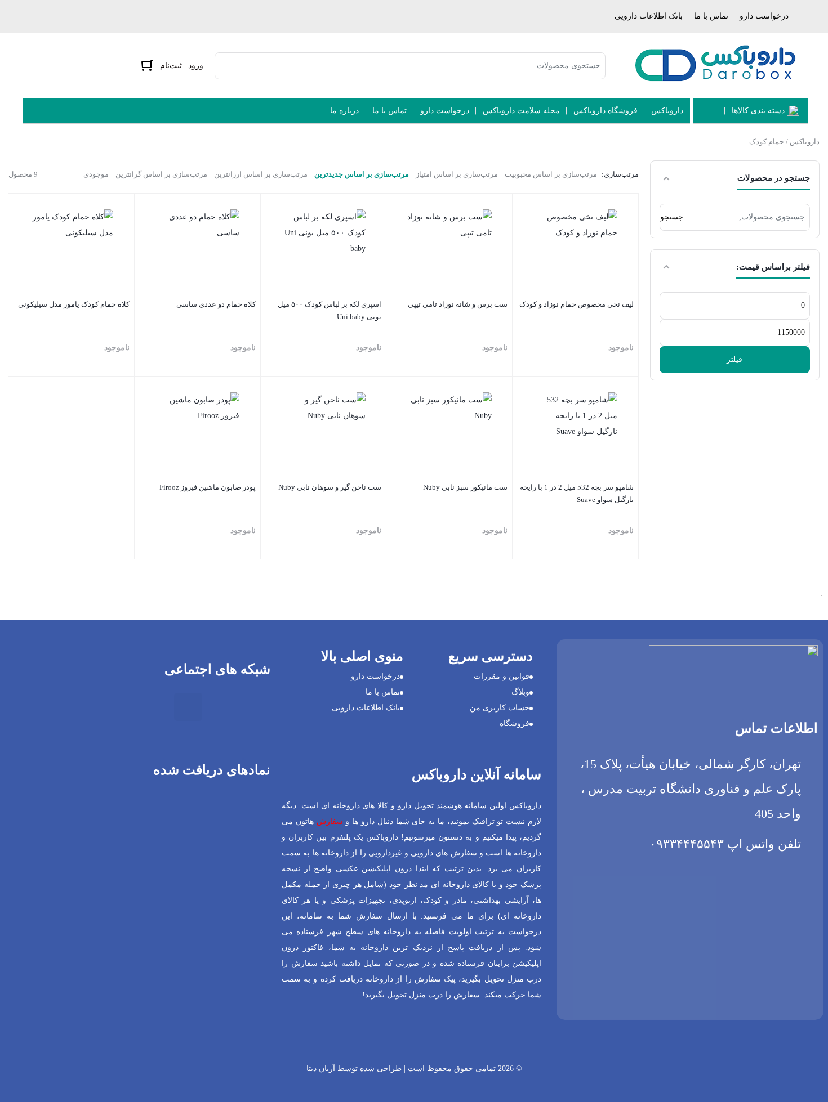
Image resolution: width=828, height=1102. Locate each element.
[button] (259, 860)
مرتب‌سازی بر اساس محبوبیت (551, 174)
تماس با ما (711, 16)
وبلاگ (520, 692)
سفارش (330, 821)
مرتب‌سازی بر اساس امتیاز (457, 174)
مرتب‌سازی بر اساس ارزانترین (261, 174)
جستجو (671, 217)
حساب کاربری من (499, 708)
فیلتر (734, 359)
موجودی (96, 174)
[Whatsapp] (88, 707)
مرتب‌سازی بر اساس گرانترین (161, 174)
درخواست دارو (764, 16)
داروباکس (805, 141)
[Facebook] (155, 707)
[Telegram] (122, 707)
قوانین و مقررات (501, 676)
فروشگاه (514, 723)
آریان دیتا (320, 1068)
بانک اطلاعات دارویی (649, 16)
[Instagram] (188, 707)
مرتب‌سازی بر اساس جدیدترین (361, 174)
